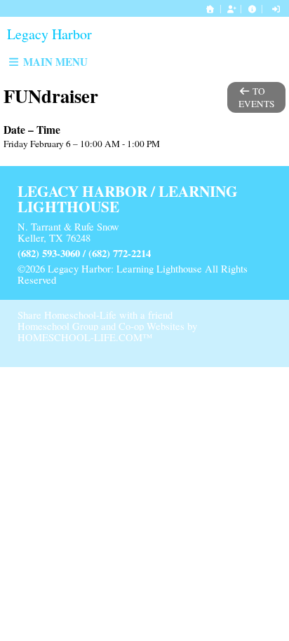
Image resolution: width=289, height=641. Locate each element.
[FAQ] (252, 9)
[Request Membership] (231, 9)
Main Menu (54, 61)
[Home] (210, 9)
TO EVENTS (256, 97)
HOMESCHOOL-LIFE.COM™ (85, 337)
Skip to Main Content (113, 280)
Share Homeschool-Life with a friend (95, 315)
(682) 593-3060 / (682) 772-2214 (84, 253)
